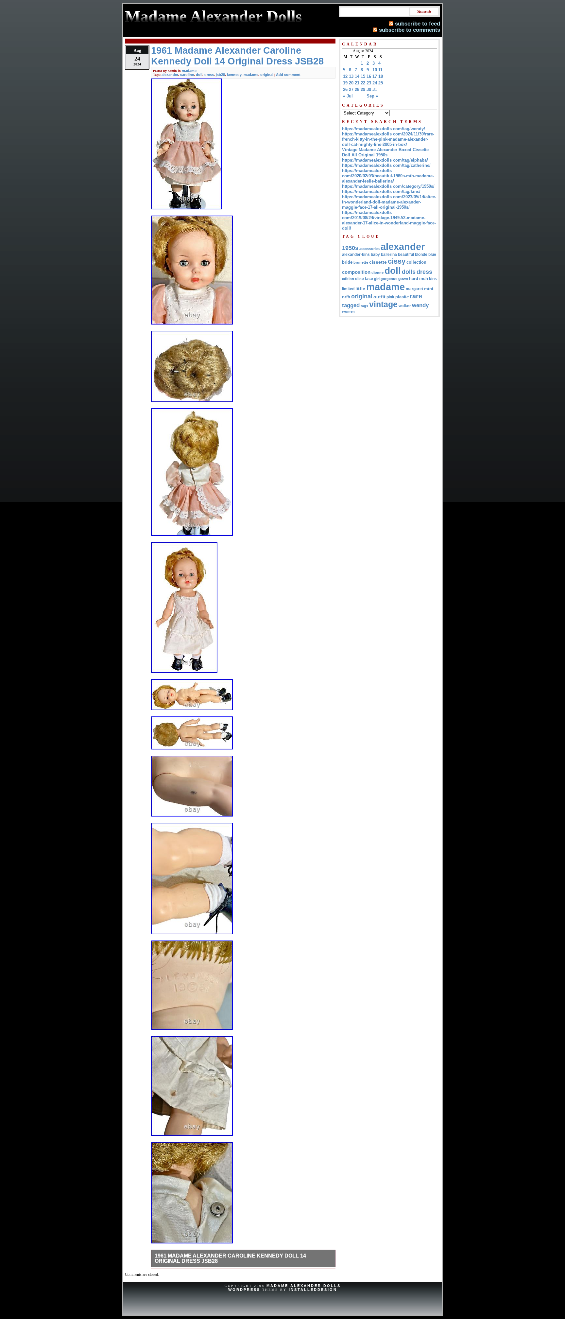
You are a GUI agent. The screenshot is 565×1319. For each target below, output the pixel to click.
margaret (414, 289)
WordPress (244, 1290)
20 (351, 82)
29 (363, 89)
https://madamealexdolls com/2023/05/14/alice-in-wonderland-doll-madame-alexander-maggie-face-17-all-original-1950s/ (389, 202)
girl (377, 279)
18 (380, 76)
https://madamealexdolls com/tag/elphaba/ (385, 160)
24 (374, 82)
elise (359, 278)
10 (374, 69)
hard (413, 278)
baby (375, 254)
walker (405, 306)
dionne (377, 272)
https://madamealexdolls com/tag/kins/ (381, 191)
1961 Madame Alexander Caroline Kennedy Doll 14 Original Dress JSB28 (230, 1258)
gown (403, 278)
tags (364, 306)
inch (423, 278)
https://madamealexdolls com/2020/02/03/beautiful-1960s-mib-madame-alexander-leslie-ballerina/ (388, 176)
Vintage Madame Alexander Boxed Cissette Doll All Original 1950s (385, 152)
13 (351, 76)
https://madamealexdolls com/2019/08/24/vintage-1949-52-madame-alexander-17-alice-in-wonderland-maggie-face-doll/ (389, 220)
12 (345, 76)
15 (363, 76)
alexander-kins (356, 254)
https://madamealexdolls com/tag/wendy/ (383, 128)
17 (374, 76)
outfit (379, 296)
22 (363, 82)
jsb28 (220, 75)
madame (189, 71)
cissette (378, 262)
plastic (402, 296)
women (348, 311)
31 (374, 89)
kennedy (234, 75)
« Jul (348, 96)
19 (345, 82)
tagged (351, 305)
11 (380, 69)
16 (369, 76)
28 (357, 89)
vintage (383, 304)
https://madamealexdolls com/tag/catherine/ (386, 165)
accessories (369, 249)
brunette (360, 262)
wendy (420, 305)
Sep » (372, 96)
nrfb (346, 297)
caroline (187, 75)
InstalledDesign (313, 1290)
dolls (409, 272)
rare (416, 296)
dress (209, 75)
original (266, 75)
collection (416, 262)
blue (432, 254)
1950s (350, 248)
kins (433, 278)
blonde (421, 254)
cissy (396, 261)
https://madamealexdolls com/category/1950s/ (388, 186)
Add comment (288, 75)
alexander (170, 75)
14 (357, 76)
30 (369, 89)
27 (351, 89)
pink (390, 297)
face (369, 278)
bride (347, 262)
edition (348, 279)
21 (357, 82)
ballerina (389, 254)
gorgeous (389, 279)
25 (380, 82)
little (360, 288)
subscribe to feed (417, 23)
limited (348, 289)
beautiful (406, 254)
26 (345, 89)
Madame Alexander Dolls (303, 1286)
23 (369, 82)
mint (428, 288)
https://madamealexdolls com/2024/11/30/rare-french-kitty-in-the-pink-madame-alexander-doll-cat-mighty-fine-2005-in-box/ (388, 139)
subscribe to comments (409, 30)
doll (199, 75)
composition (356, 272)
